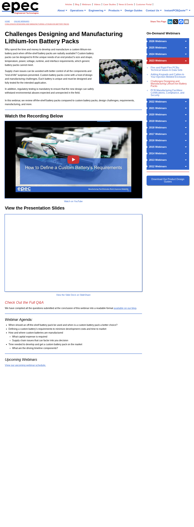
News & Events (126, 4)
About (61, 10)
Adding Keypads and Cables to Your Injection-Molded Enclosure (168, 75)
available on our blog (125, 308)
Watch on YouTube (73, 201)
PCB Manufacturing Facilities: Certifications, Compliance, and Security (167, 92)
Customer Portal (144, 4)
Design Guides (133, 10)
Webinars (86, 4)
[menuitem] (62, 10)
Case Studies (109, 4)
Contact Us (152, 10)
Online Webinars (21, 21)
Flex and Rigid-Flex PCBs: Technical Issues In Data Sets (166, 68)
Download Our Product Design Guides (167, 180)
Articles (68, 4)
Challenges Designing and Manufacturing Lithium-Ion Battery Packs (37, 24)
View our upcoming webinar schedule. (25, 365)
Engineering (96, 10)
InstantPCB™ (176, 10)
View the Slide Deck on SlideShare (73, 295)
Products (114, 10)
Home (7, 21)
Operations (76, 10)
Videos (97, 4)
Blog (77, 4)
